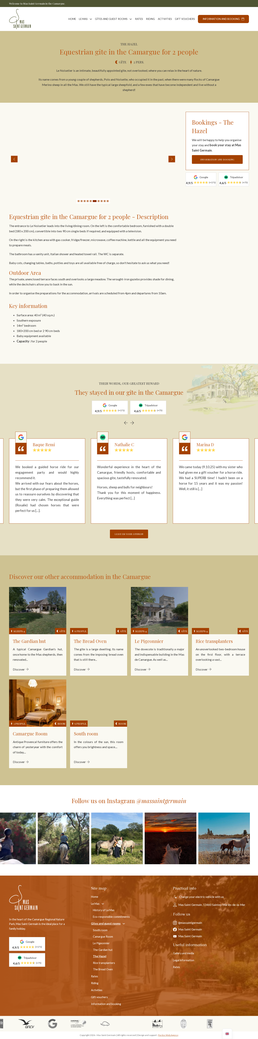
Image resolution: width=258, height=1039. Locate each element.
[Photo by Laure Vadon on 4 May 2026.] (32, 838)
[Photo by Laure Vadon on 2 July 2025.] (139, 838)
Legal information (183, 960)
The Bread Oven (103, 969)
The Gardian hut (103, 949)
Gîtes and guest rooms (111, 18)
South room (100, 930)
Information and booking (221, 18)
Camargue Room (103, 936)
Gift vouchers (185, 18)
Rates (139, 18)
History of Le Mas (103, 910)
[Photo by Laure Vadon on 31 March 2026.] (85, 838)
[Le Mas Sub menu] (91, 19)
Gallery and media (183, 953)
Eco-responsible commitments (111, 916)
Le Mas (83, 18)
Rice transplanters (104, 962)
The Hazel (99, 956)
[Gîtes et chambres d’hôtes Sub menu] (130, 19)
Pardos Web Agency (168, 1035)
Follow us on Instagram (129, 801)
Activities (165, 18)
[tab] (79, 201)
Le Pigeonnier (101, 943)
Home (72, 18)
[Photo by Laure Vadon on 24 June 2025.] (192, 838)
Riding (150, 18)
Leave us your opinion (129, 533)
